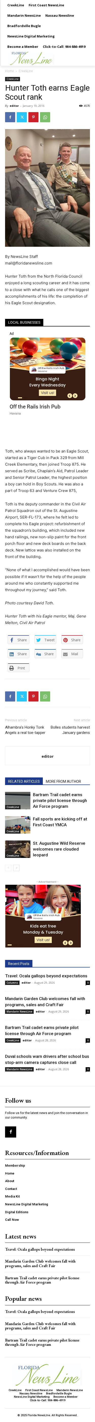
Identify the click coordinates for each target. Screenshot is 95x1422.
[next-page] (16, 868)
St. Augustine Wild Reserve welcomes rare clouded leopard (59, 849)
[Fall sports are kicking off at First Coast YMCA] (17, 825)
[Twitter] (22, 117)
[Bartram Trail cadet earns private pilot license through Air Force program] (17, 800)
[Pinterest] (33, 117)
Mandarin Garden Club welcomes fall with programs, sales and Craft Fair (40, 1263)
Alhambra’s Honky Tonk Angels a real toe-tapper (25, 730)
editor (14, 106)
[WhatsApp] (45, 117)
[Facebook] (10, 117)
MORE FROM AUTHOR (63, 781)
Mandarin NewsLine (19, 1011)
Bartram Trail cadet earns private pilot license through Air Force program (60, 800)
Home (9, 71)
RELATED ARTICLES (24, 781)
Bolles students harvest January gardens (70, 730)
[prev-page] (8, 868)
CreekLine (26, 71)
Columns (12, 982)
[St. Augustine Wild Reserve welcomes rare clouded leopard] (17, 849)
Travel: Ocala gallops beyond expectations (46, 975)
